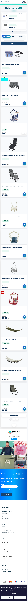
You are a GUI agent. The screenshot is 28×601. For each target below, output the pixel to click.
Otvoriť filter (13, 43)
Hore (13, 425)
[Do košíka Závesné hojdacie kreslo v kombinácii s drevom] (23, 255)
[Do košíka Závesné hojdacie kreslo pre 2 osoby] (23, 103)
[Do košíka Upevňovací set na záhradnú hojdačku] (23, 72)
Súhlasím (20, 598)
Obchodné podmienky (6, 553)
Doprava (3, 543)
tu (14, 590)
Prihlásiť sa (6, 493)
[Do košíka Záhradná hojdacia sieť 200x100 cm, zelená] (23, 347)
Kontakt (3, 548)
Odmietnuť (7, 598)
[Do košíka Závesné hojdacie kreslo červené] (23, 317)
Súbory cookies (5, 550)
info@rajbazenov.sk (6, 570)
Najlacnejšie (14, 36)
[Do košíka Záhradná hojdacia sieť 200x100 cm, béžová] (23, 378)
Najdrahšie (21, 36)
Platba (3, 546)
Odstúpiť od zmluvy (6, 541)
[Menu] (25, 2)
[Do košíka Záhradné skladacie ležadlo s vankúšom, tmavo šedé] (23, 163)
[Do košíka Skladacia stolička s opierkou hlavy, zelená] (23, 409)
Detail (23, 133)
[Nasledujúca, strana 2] (13, 419)
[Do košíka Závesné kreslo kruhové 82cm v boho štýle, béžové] (23, 225)
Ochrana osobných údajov (7, 555)
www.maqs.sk (5, 568)
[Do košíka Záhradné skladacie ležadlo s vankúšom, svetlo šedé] (23, 194)
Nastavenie (13, 593)
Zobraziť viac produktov (13, 32)
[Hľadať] (18, 1)
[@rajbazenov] (9, 432)
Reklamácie (4, 557)
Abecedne (5, 39)
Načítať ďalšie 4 (13, 415)
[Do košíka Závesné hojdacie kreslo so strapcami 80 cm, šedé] (23, 286)
